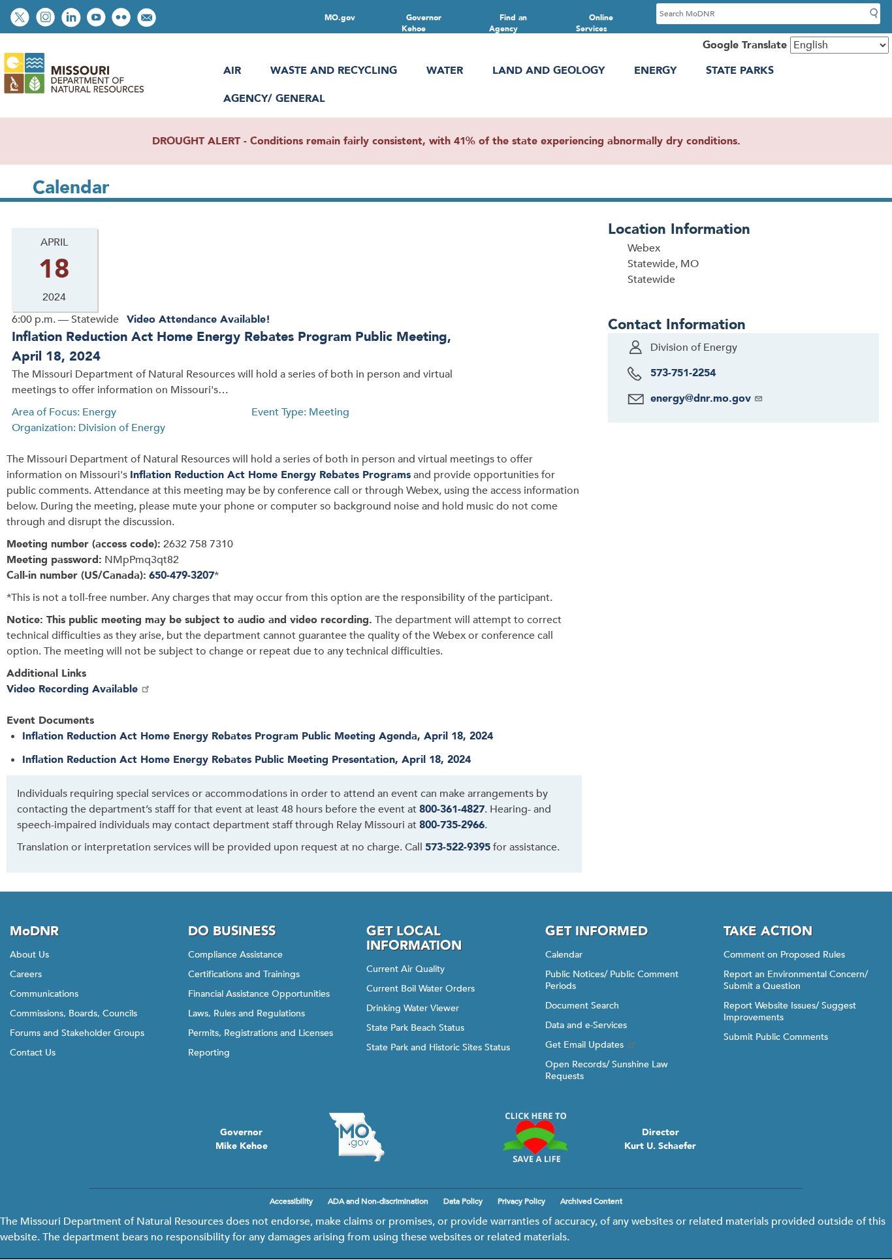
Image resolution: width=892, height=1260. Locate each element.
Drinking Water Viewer (412, 1008)
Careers (26, 974)
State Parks (740, 70)
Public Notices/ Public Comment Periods (611, 980)
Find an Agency (508, 23)
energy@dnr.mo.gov (700, 398)
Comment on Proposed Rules (784, 954)
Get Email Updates (584, 1045)
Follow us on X (21, 18)
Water (444, 70)
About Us (29, 954)
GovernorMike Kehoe (241, 1139)
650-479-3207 (181, 575)
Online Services (595, 23)
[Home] (73, 93)
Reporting (209, 1052)
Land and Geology (548, 70)
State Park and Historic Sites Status (438, 1047)
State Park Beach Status (415, 1028)
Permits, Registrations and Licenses (260, 1033)
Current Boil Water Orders (420, 988)
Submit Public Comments (776, 1037)
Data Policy (463, 1201)
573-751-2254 (683, 373)
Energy (655, 70)
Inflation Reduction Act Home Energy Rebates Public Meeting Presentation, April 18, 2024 (246, 759)
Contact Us (33, 1052)
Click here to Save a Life (535, 1137)
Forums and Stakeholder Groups (77, 1033)
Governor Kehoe (421, 23)
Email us (148, 18)
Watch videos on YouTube (97, 18)
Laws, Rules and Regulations (246, 1013)
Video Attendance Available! (198, 319)
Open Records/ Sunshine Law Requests (606, 1070)
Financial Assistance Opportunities (259, 994)
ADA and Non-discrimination (378, 1201)
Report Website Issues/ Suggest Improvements (790, 1011)
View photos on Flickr (123, 18)
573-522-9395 (457, 847)
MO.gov (340, 17)
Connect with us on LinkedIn (72, 18)
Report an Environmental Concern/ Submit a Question (796, 980)
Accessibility (291, 1201)
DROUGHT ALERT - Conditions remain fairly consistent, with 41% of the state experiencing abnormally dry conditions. (446, 141)
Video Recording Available (72, 689)
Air (232, 70)
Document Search (582, 1005)
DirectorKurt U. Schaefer (660, 1139)
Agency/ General (274, 98)
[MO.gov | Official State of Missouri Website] (357, 1137)
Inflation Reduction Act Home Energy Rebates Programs (270, 475)
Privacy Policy (521, 1201)
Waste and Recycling (333, 70)
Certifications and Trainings (244, 974)
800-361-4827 (452, 809)
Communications (44, 994)
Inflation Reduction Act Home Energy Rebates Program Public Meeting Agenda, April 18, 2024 (257, 736)
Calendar (563, 954)
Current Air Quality (405, 969)
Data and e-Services (586, 1025)
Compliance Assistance (235, 954)
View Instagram (47, 18)
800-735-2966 (452, 825)
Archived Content (591, 1201)
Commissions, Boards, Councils (73, 1013)
